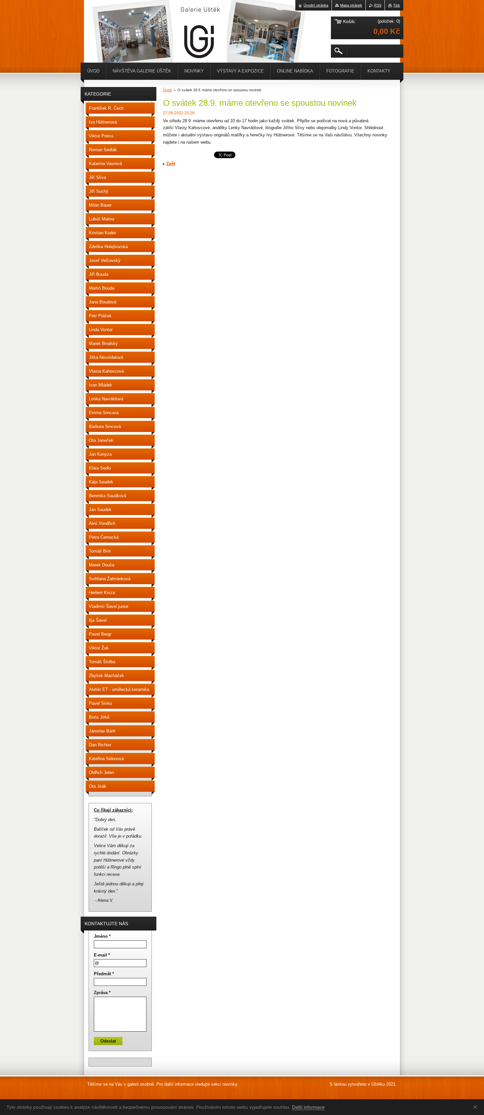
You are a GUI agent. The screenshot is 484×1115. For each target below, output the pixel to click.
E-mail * (102, 955)
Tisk (396, 5)
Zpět (170, 163)
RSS (377, 5)
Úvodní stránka (316, 5)
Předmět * (104, 973)
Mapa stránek (351, 5)
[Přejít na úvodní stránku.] (100, 19)
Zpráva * (102, 992)
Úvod (167, 90)
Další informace (308, 1107)
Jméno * (102, 936)
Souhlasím (476, 1106)
